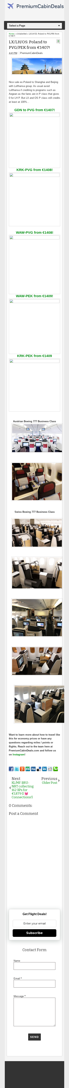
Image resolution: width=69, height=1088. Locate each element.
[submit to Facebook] (11, 769)
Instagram (19, 754)
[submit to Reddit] (50, 769)
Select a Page (17, 25)
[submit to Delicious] (39, 769)
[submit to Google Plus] (22, 769)
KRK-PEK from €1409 (34, 356)
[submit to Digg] (33, 769)
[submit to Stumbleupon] (27, 769)
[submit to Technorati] (55, 769)
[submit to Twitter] (16, 769)
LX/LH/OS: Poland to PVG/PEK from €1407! (29, 45)
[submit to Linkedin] (44, 769)
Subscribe (34, 933)
